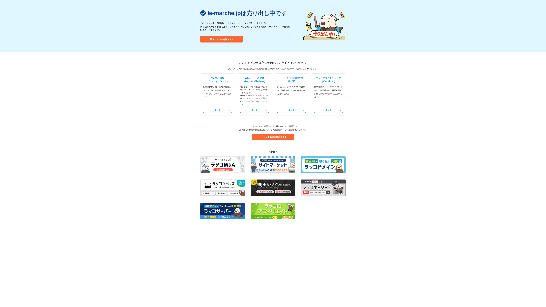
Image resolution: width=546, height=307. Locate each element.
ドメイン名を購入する (223, 39)
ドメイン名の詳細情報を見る (273, 137)
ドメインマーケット (238, 23)
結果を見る (218, 110)
